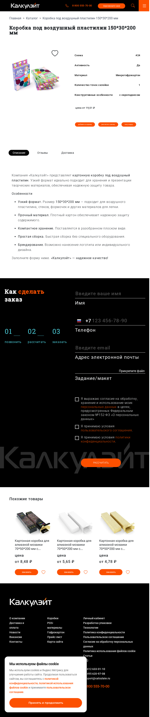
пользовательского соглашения (106, 430)
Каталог (32, 18)
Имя (80, 303)
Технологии (90, 627)
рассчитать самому (108, 124)
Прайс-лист (54, 637)
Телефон (85, 330)
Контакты (15, 641)
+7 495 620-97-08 (94, 673)
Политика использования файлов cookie (109, 651)
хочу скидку (129, 124)
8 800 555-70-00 (82, 5)
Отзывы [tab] (42, 152)
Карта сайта (55, 641)
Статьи (87, 655)
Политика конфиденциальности (104, 632)
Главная (15, 18)
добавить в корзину (85, 124)
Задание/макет (93, 378)
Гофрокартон (55, 632)
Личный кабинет (94, 618)
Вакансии (15, 637)
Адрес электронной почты (107, 357)
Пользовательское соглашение (103, 637)
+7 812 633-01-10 (94, 669)
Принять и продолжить (46, 703)
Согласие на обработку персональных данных (108, 644)
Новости (14, 632)
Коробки (52, 618)
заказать (26, 572)
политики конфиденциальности (105, 439)
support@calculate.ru (96, 678)
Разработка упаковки (97, 623)
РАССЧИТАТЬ (101, 462)
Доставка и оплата (16, 625)
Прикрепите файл (132, 371)
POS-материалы (54, 625)
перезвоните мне (111, 6)
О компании (17, 618)
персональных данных (99, 407)
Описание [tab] (19, 152)
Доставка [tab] (67, 152)
